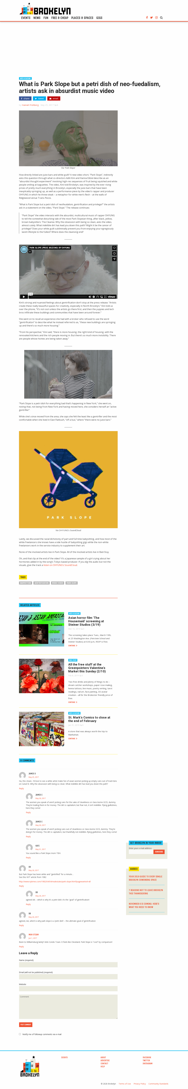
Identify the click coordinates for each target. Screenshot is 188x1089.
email (55, 98)
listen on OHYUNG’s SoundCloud (60, 565)
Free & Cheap (59, 18)
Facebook (147, 1057)
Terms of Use (125, 1083)
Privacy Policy (140, 1083)
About (103, 1057)
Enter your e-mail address (140, 848)
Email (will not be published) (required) (36, 972)
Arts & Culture (25, 78)
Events (25, 18)
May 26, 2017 (41, 798)
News (36, 18)
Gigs (99, 18)
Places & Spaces (82, 18)
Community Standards (158, 1083)
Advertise (105, 1060)
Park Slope (72, 583)
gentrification (42, 583)
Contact (104, 1063)
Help (103, 1066)
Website (22, 984)
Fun (45, 18)
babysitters (25, 583)
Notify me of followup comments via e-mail (41, 1034)
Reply (21, 788)
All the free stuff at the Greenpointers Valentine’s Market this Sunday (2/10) (87, 668)
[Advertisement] (94, 50)
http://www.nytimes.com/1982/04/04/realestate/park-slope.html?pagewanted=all (55, 881)
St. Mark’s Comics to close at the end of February (89, 719)
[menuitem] (26, 17)
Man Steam (34, 934)
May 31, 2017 (41, 849)
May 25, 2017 (34, 777)
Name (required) (26, 960)
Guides (134, 868)
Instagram (147, 1063)
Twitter (146, 1060)
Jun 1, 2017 (33, 938)
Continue (72, 645)
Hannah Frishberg (30, 105)
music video (57, 583)
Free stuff (73, 660)
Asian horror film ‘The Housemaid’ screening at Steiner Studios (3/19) (86, 621)
